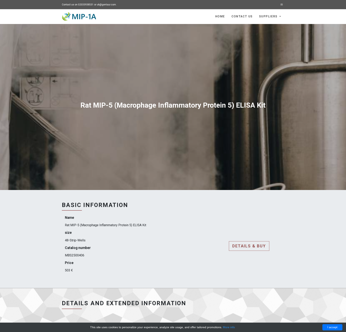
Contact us (242, 16)
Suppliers (269, 16)
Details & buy (249, 246)
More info (229, 327)
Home (220, 16)
